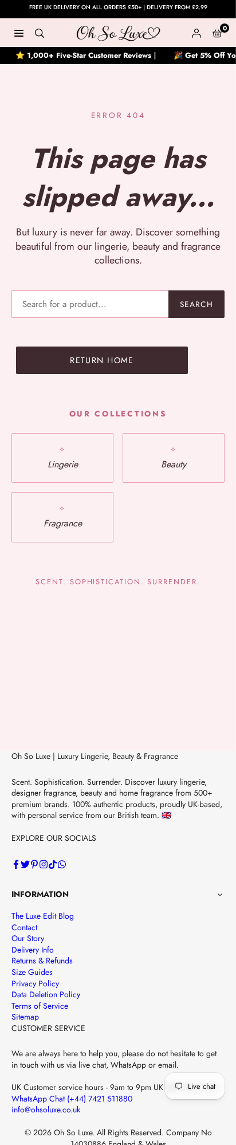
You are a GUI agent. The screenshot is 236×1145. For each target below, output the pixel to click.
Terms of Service (39, 1006)
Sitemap (25, 1016)
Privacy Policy (35, 983)
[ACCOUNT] (196, 32)
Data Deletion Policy (45, 994)
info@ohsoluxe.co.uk (45, 1109)
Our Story (27, 938)
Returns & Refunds (42, 960)
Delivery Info (32, 949)
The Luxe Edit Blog (42, 916)
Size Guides (32, 972)
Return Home (102, 360)
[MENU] (19, 32)
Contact (24, 927)
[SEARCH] (39, 32)
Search (196, 304)
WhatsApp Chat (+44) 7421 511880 (71, 1098)
